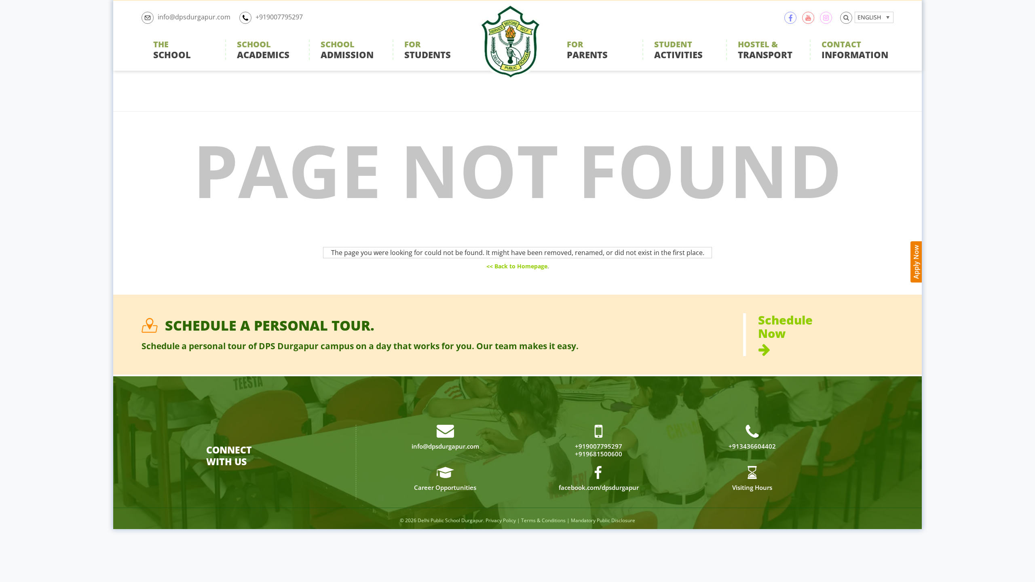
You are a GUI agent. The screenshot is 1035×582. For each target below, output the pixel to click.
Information (855, 50)
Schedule (785, 327)
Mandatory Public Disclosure (603, 520)
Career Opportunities (445, 487)
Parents (587, 50)
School (172, 50)
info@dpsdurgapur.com (194, 17)
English (869, 17)
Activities (678, 50)
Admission (347, 50)
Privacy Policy (501, 520)
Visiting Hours (752, 487)
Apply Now (916, 262)
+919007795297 (279, 17)
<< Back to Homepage (516, 266)
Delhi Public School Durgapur (450, 520)
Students (427, 50)
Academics (263, 50)
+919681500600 (598, 454)
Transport (765, 50)
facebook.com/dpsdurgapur (599, 487)
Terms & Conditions (543, 520)
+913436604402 (752, 446)
